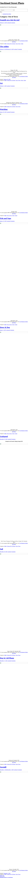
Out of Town (18, 43)
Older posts (2, 875)
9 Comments (13, 439)
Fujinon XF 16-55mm (11, 43)
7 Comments (19, 49)
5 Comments (13, 551)
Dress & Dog (5, 327)
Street (22, 80)
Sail (1, 549)
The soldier (4, 47)
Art (1, 83)
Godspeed (4, 436)
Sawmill (3, 767)
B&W (5, 43)
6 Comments (12, 22)
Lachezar (8, 22)
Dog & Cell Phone (7, 658)
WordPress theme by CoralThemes (6, 877)
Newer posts (2, 876)
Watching (3, 109)
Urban (22, 43)
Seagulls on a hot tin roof (9, 20)
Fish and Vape (5, 218)
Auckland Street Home (7, 13)
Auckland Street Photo (12, 3)
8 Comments (12, 112)
